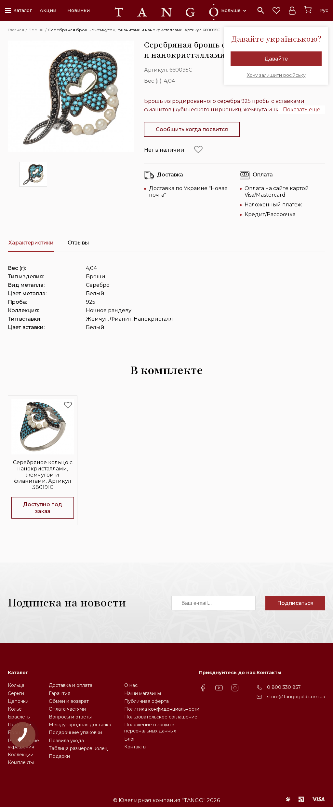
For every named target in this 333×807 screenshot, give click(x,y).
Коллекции (20, 755)
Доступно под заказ (42, 507)
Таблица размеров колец (78, 748)
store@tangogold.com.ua (296, 697)
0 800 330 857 (284, 687)
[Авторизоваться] (292, 10)
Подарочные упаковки (75, 732)
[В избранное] (198, 150)
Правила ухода (66, 741)
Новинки (78, 10)
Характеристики (31, 243)
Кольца (16, 685)
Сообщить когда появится (192, 129)
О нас (131, 685)
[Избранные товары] (276, 10)
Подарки (59, 756)
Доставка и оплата (70, 685)
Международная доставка (80, 725)
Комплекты (21, 762)
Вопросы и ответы (70, 717)
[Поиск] (260, 10)
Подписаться (295, 603)
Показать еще (301, 109)
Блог (129, 739)
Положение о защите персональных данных (150, 728)
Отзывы (78, 243)
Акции (48, 10)
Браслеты (19, 717)
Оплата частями (67, 709)
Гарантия (59, 693)
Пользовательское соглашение (160, 717)
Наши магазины (142, 693)
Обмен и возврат (69, 701)
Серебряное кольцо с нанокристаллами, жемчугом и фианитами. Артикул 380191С (43, 475)
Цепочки (18, 701)
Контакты (135, 747)
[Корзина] (307, 9)
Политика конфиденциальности (161, 709)
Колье (15, 709)
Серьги (16, 693)
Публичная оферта (146, 701)
